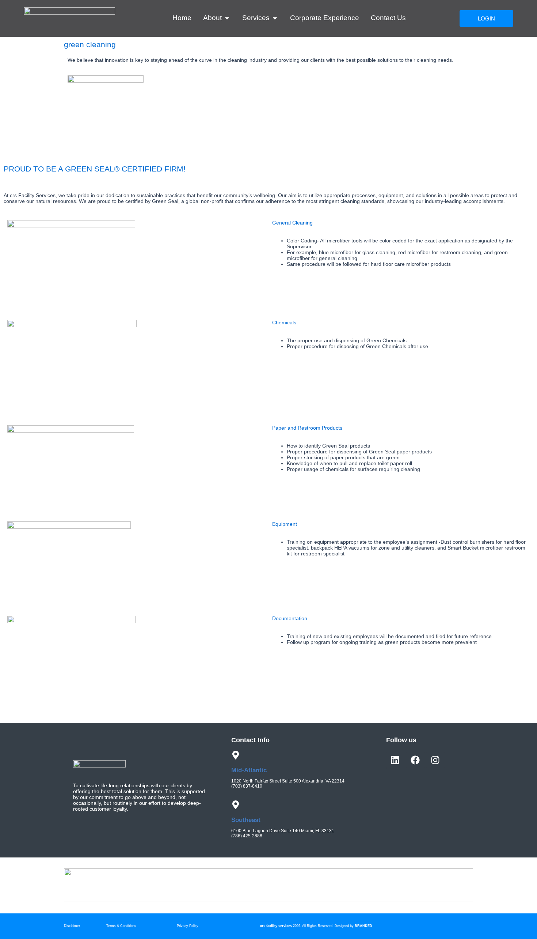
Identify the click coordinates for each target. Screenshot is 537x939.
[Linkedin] (395, 760)
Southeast (245, 820)
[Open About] (227, 18)
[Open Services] (274, 18)
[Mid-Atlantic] (235, 755)
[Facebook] (415, 760)
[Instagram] (435, 760)
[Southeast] (235, 804)
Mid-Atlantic (249, 770)
